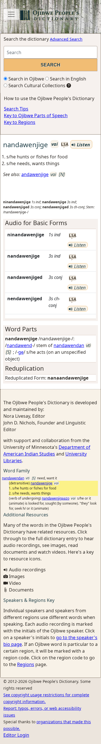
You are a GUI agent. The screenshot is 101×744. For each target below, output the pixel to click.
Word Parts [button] (21, 329)
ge (21, 352)
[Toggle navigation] (11, 14)
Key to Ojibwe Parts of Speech (36, 115)
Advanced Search (66, 39)
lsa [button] (64, 144)
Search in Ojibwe (25, 79)
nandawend (19, 345)
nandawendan (69, 345)
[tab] (50, 223)
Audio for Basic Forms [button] (36, 223)
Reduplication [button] (24, 368)
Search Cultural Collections (36, 85)
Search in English (67, 79)
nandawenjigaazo (55, 498)
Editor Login (16, 735)
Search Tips (16, 109)
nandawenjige (41, 483)
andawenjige (35, 174)
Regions (25, 664)
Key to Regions (19, 122)
